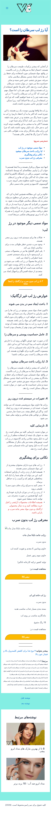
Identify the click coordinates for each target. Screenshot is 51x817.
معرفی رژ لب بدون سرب (30, 158)
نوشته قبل (25, 698)
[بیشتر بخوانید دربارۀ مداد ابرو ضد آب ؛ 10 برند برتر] (25, 769)
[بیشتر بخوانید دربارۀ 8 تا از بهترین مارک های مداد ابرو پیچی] (25, 733)
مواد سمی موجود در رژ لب (30, 147)
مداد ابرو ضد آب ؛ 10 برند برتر (29, 783)
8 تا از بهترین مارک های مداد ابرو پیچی (28, 750)
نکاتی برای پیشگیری (33, 154)
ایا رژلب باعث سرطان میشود (29, 151)
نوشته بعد (25, 703)
